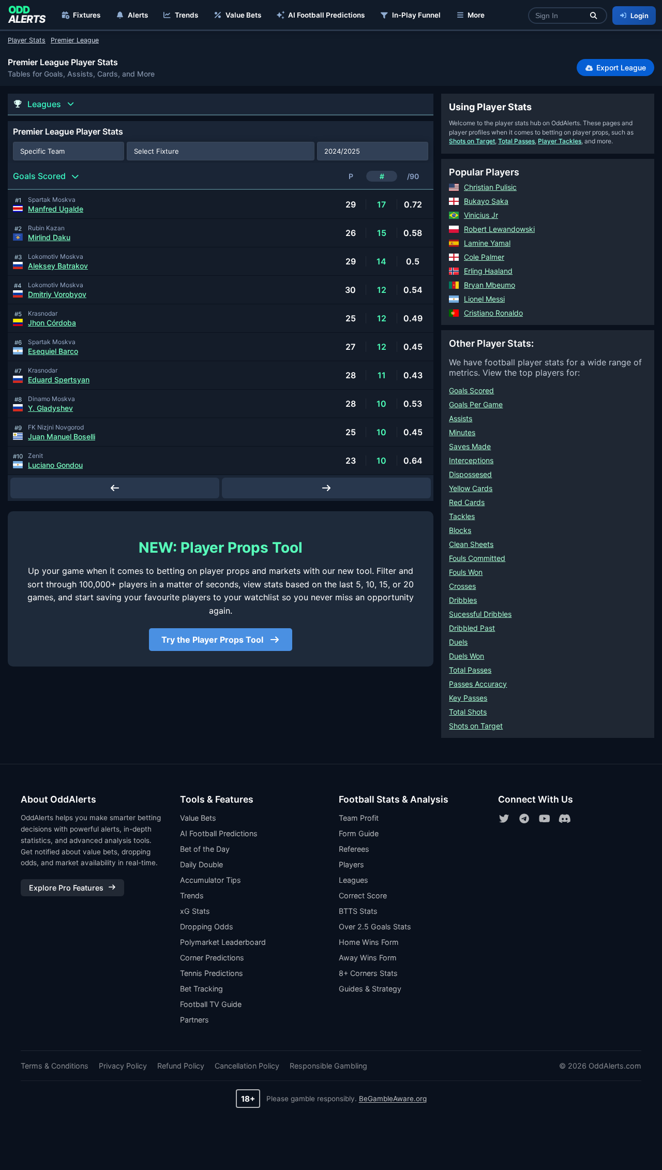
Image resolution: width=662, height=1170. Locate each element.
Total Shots (468, 711)
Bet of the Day (205, 849)
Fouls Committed (477, 558)
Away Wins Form (368, 957)
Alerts (138, 15)
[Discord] (565, 818)
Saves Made (470, 446)
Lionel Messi (484, 298)
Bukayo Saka (486, 201)
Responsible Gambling (328, 1065)
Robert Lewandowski (499, 229)
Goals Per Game (476, 404)
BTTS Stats (358, 911)
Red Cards (467, 502)
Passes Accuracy (478, 683)
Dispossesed (470, 474)
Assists (460, 418)
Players (351, 864)
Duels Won (466, 655)
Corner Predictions (212, 957)
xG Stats (195, 911)
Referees (354, 849)
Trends (186, 15)
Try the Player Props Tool (213, 639)
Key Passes (468, 697)
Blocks (460, 530)
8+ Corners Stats (368, 973)
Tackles (462, 516)
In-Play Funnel (416, 15)
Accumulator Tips (210, 880)
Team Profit (359, 817)
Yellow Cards (470, 488)
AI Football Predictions (326, 15)
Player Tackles (559, 141)
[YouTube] (544, 818)
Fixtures (86, 15)
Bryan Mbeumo (489, 284)
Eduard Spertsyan (58, 379)
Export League (620, 67)
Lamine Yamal (487, 243)
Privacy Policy (123, 1065)
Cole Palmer (484, 257)
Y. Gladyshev (50, 408)
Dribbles (463, 600)
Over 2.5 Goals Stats (375, 926)
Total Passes (516, 141)
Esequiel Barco (53, 351)
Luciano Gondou (55, 465)
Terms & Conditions (54, 1065)
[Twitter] (504, 818)
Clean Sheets (471, 544)
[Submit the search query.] (593, 15)
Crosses (462, 586)
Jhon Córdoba (52, 322)
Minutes (462, 432)
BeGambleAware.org (393, 1098)
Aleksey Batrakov (58, 265)
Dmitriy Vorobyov (57, 294)
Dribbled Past (472, 628)
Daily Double (201, 864)
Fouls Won (466, 572)
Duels (458, 642)
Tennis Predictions (211, 973)
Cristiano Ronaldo (493, 312)
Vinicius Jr (481, 215)
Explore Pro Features (66, 887)
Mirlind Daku (49, 237)
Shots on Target (472, 141)
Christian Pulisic (490, 187)
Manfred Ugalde (55, 208)
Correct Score (363, 895)
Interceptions (471, 460)
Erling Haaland (488, 270)
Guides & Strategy (370, 988)
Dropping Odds (206, 926)
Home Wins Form (369, 942)
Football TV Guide (211, 1004)
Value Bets (243, 15)
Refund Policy (180, 1065)
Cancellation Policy (247, 1065)
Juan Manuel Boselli (61, 436)
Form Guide (359, 833)
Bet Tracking (201, 988)
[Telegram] (524, 818)
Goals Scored (471, 390)
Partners (194, 1019)
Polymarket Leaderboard (223, 942)
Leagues (353, 880)
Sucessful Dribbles (480, 614)
